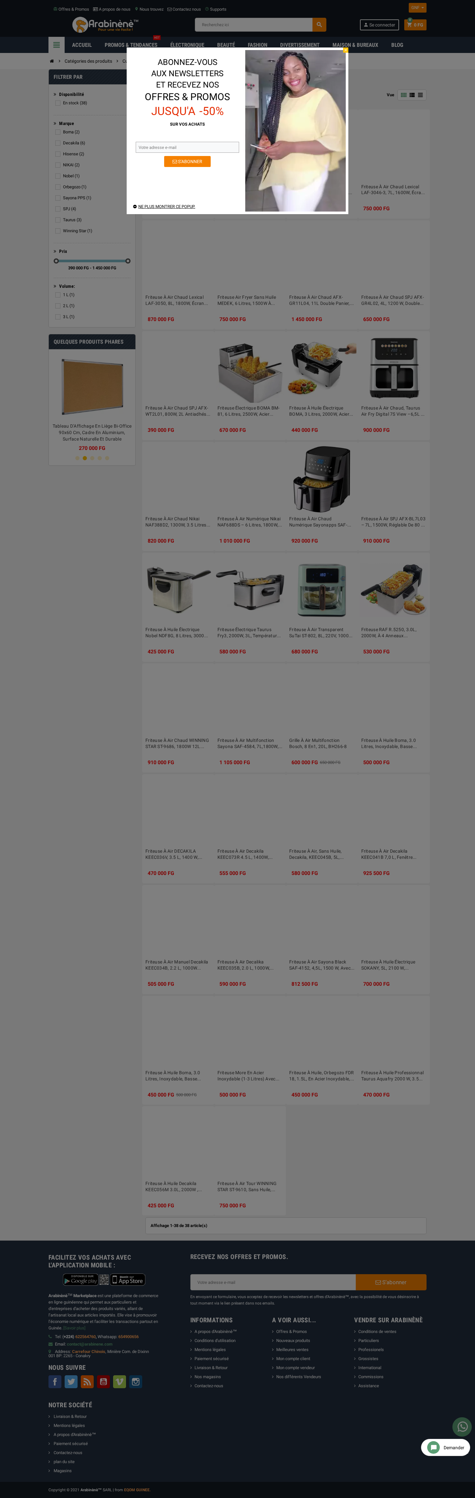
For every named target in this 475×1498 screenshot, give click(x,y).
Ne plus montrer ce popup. (166, 206)
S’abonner (189, 161)
